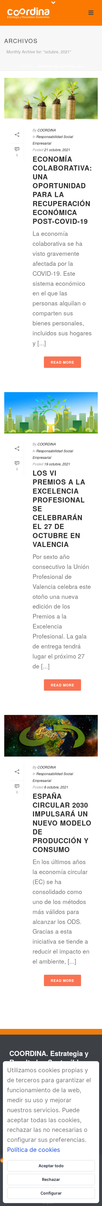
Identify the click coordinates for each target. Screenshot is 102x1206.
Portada (25, 66)
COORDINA (46, 129)
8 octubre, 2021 (56, 787)
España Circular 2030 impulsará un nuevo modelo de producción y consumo (62, 822)
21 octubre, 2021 (57, 149)
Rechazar (51, 1179)
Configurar (51, 1193)
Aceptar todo (51, 1165)
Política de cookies (33, 1149)
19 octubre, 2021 (57, 463)
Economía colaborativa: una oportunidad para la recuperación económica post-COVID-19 (62, 190)
